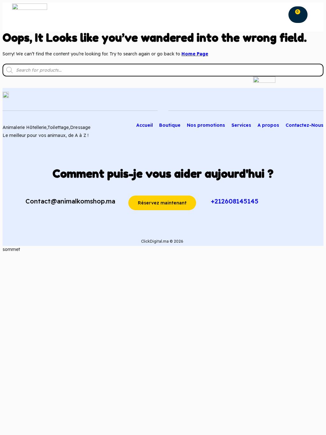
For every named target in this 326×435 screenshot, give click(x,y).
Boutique (170, 125)
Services (241, 125)
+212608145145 (235, 201)
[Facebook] (319, 100)
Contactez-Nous (304, 125)
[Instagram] (306, 100)
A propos (268, 125)
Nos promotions (206, 125)
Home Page (194, 54)
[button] (282, 14)
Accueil (144, 125)
